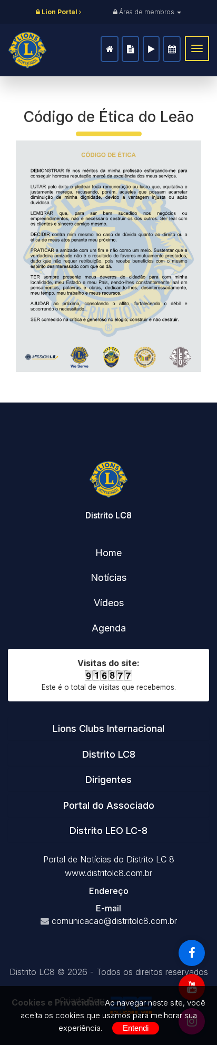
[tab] (108, 729)
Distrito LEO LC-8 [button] (108, 830)
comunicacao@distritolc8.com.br (114, 921)
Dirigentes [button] (108, 779)
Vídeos (151, 49)
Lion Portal (59, 12)
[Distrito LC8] (27, 50)
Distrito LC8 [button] (108, 754)
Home (110, 49)
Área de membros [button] (146, 12)
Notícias (130, 49)
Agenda (172, 49)
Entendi (136, 1027)
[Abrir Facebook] (192, 953)
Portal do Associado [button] (108, 805)
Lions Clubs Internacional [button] (108, 728)
